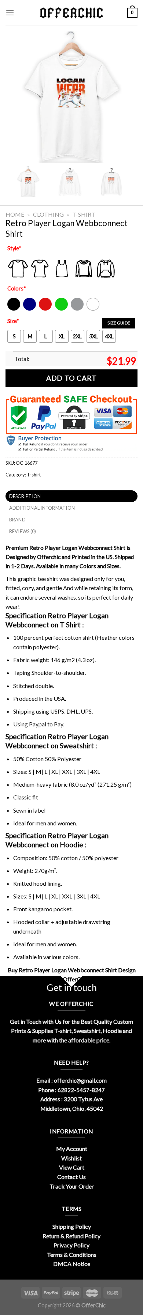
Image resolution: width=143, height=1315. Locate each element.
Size (13, 321)
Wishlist (71, 1158)
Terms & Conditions (71, 1254)
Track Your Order (72, 1186)
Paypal (37, 724)
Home (15, 214)
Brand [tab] (17, 519)
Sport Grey (77, 309)
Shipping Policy (71, 1226)
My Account (71, 1148)
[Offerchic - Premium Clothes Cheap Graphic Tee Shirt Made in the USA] (71, 13)
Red (43, 309)
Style (14, 248)
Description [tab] (25, 496)
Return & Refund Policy (71, 1235)
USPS (57, 711)
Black (13, 309)
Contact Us (71, 1176)
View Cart (71, 1167)
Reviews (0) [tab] (22, 531)
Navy (28, 309)
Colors (16, 288)
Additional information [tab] (42, 508)
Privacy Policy (71, 1245)
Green (62, 309)
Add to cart (71, 378)
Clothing (48, 214)
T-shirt (83, 214)
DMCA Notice (71, 1263)
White (94, 309)
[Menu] (10, 13)
